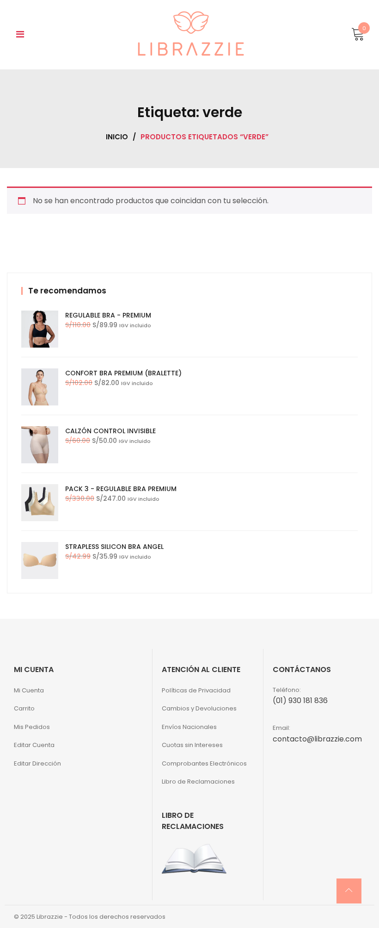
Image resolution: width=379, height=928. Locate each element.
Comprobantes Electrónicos (204, 763)
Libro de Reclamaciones (198, 781)
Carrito (24, 708)
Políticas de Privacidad (196, 690)
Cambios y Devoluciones (199, 708)
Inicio (117, 137)
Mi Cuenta (29, 690)
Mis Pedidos (32, 726)
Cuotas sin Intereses (192, 745)
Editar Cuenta (34, 745)
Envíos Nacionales (189, 726)
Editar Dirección (37, 763)
